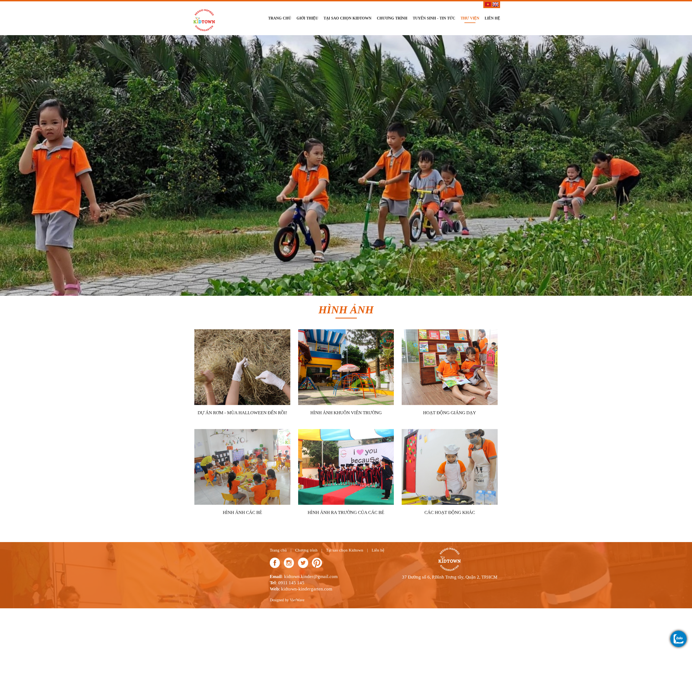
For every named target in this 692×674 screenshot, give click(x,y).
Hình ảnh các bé (242, 515)
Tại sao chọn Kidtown (347, 18)
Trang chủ (279, 18)
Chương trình (392, 18)
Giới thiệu (307, 18)
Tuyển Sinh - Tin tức (434, 18)
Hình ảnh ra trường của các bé (346, 515)
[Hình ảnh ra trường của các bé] (354, 470)
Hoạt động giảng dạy (449, 416)
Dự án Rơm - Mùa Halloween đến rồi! (242, 416)
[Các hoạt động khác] (458, 470)
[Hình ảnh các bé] (250, 470)
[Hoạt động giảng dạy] (458, 370)
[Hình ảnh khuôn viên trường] (348, 370)
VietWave (297, 603)
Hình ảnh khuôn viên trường (346, 416)
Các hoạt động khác (449, 515)
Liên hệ (492, 18)
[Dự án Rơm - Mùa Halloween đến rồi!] (251, 370)
